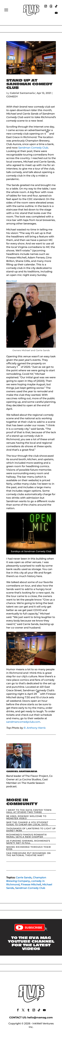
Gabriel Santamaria (22, 93)
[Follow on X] (23, 1010)
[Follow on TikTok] (56, 6)
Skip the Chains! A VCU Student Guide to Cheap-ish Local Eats (27, 823)
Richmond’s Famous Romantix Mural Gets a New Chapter (26, 835)
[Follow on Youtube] (56, 12)
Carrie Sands (24, 877)
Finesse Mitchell (31, 884)
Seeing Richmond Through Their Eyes (28, 848)
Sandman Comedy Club (33, 147)
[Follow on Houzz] (51, 6)
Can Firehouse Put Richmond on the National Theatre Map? (28, 854)
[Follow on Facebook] (18, 1010)
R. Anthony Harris (34, 727)
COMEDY (12, 96)
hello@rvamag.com (40, 1017)
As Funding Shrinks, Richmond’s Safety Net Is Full (28, 841)
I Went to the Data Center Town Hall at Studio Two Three (29, 811)
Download (11, 281)
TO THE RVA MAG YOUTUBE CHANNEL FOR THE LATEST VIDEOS (31, 943)
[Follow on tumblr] (28, 1010)
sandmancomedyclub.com (23, 721)
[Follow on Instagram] (45, 6)
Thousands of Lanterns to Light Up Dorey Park (31, 829)
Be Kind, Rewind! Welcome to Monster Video (26, 817)
